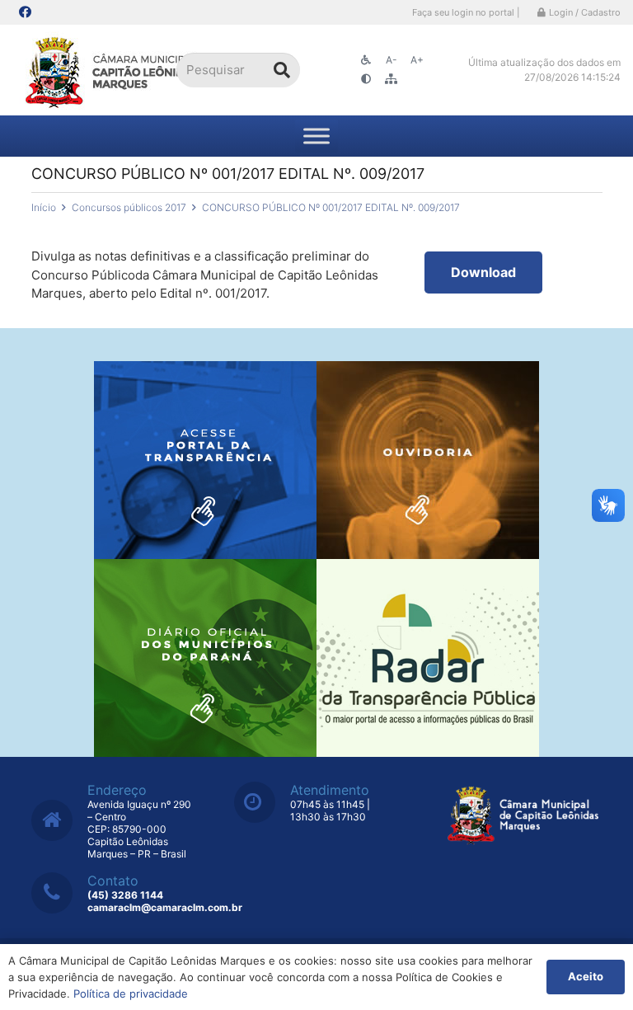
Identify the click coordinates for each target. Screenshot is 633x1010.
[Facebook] (24, 12)
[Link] (113, 70)
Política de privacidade (130, 993)
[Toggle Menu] (316, 135)
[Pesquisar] (282, 70)
